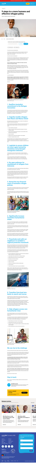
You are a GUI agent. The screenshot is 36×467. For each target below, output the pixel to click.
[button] (2, 415)
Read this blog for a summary (20, 67)
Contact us (9, 443)
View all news (32, 402)
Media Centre (10, 442)
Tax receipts (5, 460)
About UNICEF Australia (5, 443)
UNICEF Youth (3, 442)
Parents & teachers (10, 441)
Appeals (3, 441)
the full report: (12, 68)
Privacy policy (2, 460)
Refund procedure (8, 460)
